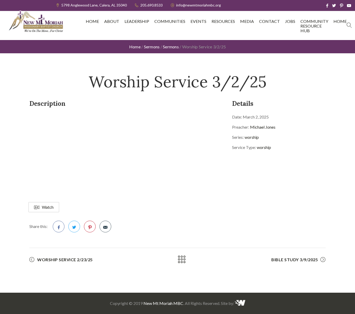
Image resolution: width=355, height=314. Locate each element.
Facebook (58, 226)
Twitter (74, 226)
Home (92, 21)
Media (247, 21)
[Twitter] (334, 5)
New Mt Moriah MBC (163, 303)
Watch (48, 207)
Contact (269, 21)
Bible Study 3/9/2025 (294, 259)
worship (252, 137)
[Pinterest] (341, 5)
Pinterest (90, 226)
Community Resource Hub (314, 26)
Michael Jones (262, 127)
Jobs (290, 21)
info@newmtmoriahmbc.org (198, 5)
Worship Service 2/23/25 (65, 259)
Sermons (152, 46)
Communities (169, 21)
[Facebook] (327, 5)
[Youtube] (349, 5)
